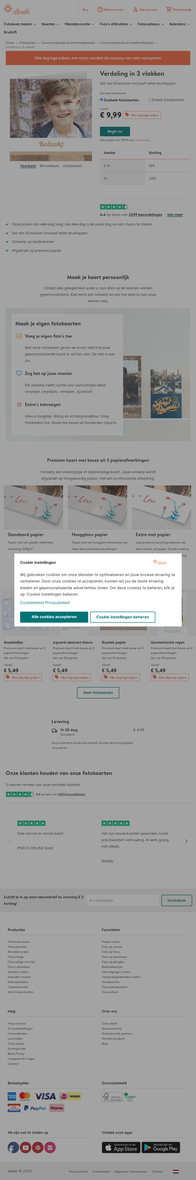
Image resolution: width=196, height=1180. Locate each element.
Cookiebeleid (32, 602)
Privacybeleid (57, 602)
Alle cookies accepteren (54, 616)
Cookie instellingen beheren (122, 617)
